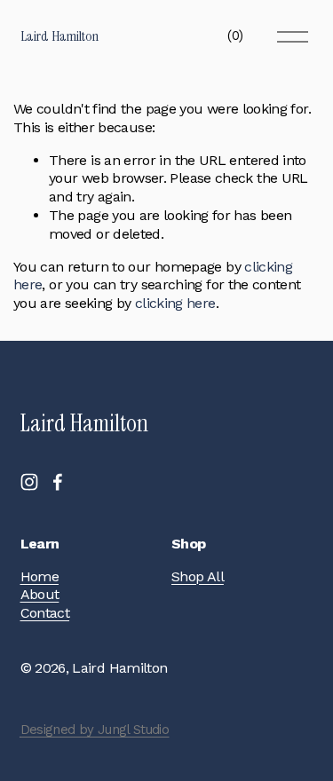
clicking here (175, 303)
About (39, 594)
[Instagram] (29, 482)
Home (39, 576)
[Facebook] (58, 482)
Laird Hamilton (59, 36)
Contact (45, 612)
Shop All (197, 576)
